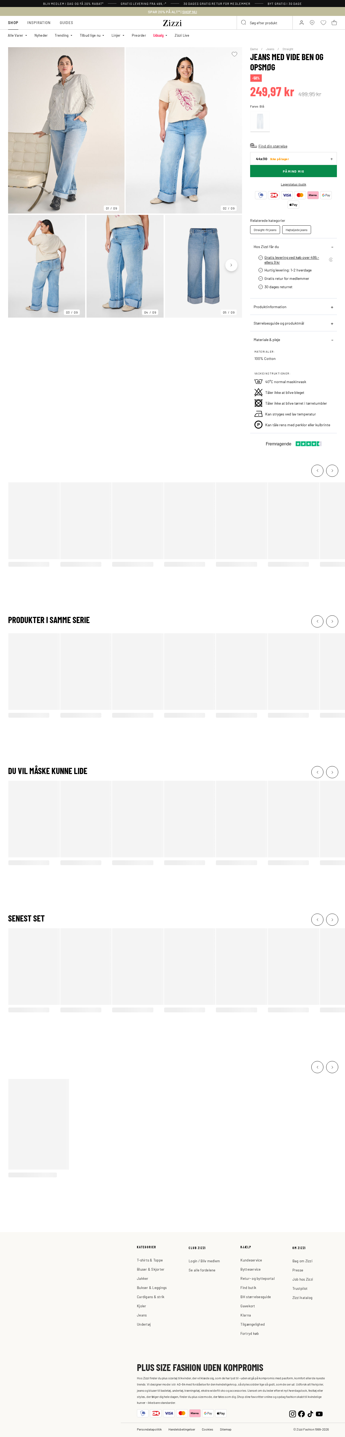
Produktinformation (270, 306)
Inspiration (39, 22)
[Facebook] (301, 1413)
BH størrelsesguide (255, 1296)
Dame (254, 49)
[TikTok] (310, 1413)
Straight (287, 49)
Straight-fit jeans (265, 230)
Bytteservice (250, 1269)
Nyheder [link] (41, 35)
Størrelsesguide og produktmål (279, 323)
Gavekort (247, 1306)
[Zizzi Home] (172, 22)
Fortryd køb (249, 1333)
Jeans (270, 49)
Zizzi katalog (302, 1297)
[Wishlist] (234, 54)
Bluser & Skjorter (150, 1269)
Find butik (248, 1287)
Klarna (245, 1315)
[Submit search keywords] (244, 22)
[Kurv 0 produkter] (334, 22)
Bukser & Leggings (152, 1287)
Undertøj (144, 1324)
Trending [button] (61, 35)
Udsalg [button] (158, 35)
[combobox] (264, 22)
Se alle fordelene (202, 1270)
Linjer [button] (116, 35)
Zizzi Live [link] (182, 35)
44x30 (272, 158)
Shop (13, 22)
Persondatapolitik (149, 1429)
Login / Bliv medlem (204, 1261)
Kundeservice (251, 1260)
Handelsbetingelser (181, 1429)
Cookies (207, 1429)
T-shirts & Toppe (150, 1260)
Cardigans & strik (150, 1296)
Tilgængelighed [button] (252, 1324)
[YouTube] (319, 1413)
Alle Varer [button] (15, 35)
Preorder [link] (139, 35)
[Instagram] (292, 1413)
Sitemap (226, 1429)
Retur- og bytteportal (257, 1278)
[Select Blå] (260, 121)
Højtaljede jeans (297, 230)
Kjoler (141, 1306)
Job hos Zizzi (302, 1279)
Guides (67, 22)
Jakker (143, 1278)
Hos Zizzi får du (266, 246)
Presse (297, 1270)
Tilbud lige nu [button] (90, 35)
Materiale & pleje (267, 339)
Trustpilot (300, 1288)
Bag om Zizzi (302, 1261)
